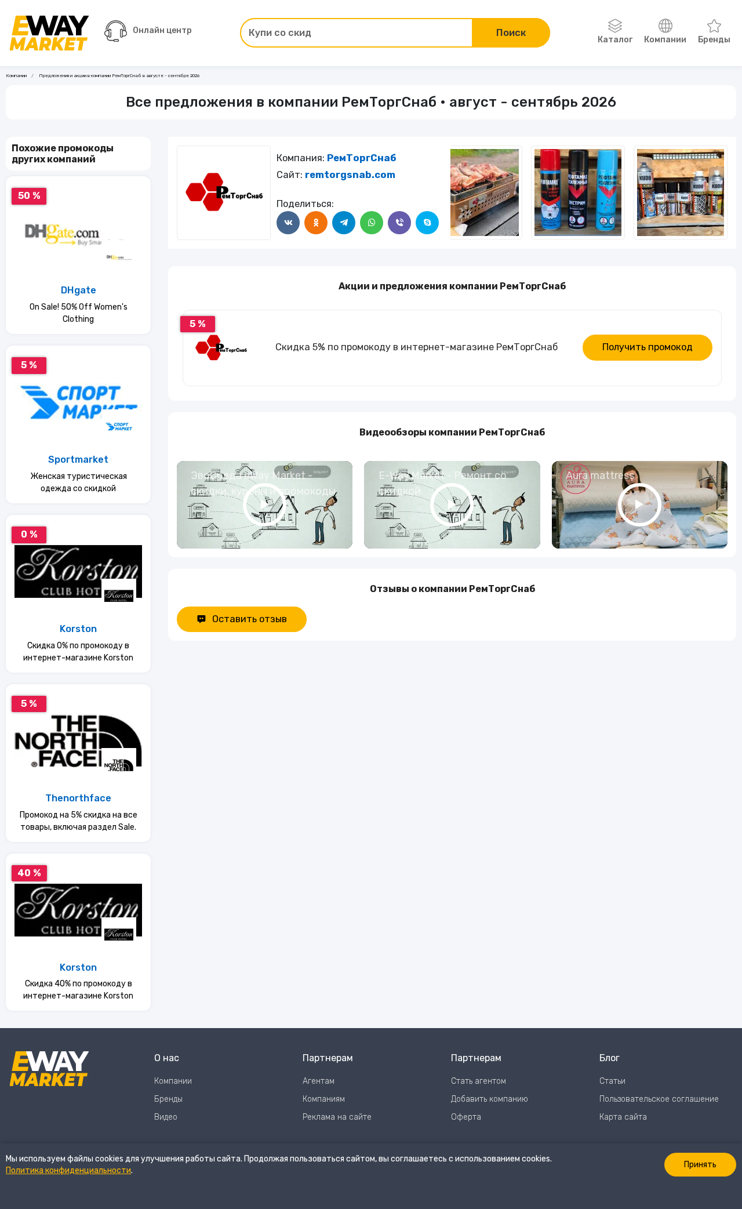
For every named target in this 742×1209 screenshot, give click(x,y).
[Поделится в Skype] (427, 222)
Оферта (466, 1117)
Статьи (612, 1081)
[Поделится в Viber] (399, 222)
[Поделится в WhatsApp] (371, 222)
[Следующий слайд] (462, 192)
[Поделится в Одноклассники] (316, 222)
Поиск (511, 32)
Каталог (615, 40)
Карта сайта (623, 1117)
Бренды (714, 40)
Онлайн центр (162, 30)
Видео (165, 1117)
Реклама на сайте (337, 1117)
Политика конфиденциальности (68, 1170)
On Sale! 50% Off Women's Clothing (79, 313)
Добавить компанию (489, 1099)
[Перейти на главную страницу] (49, 33)
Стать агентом (478, 1081)
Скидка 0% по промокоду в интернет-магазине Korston (78, 652)
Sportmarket (78, 459)
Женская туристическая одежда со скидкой (78, 482)
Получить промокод (647, 347)
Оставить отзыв (249, 619)
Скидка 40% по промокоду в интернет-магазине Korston (78, 990)
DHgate (78, 290)
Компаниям (324, 1099)
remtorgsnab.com (350, 174)
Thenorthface (78, 798)
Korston (78, 628)
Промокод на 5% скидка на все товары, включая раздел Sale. (78, 821)
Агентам (318, 1081)
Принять (700, 1165)
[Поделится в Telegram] (343, 222)
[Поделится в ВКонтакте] (288, 222)
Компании (665, 40)
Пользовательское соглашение (659, 1099)
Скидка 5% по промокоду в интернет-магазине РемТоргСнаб (416, 347)
